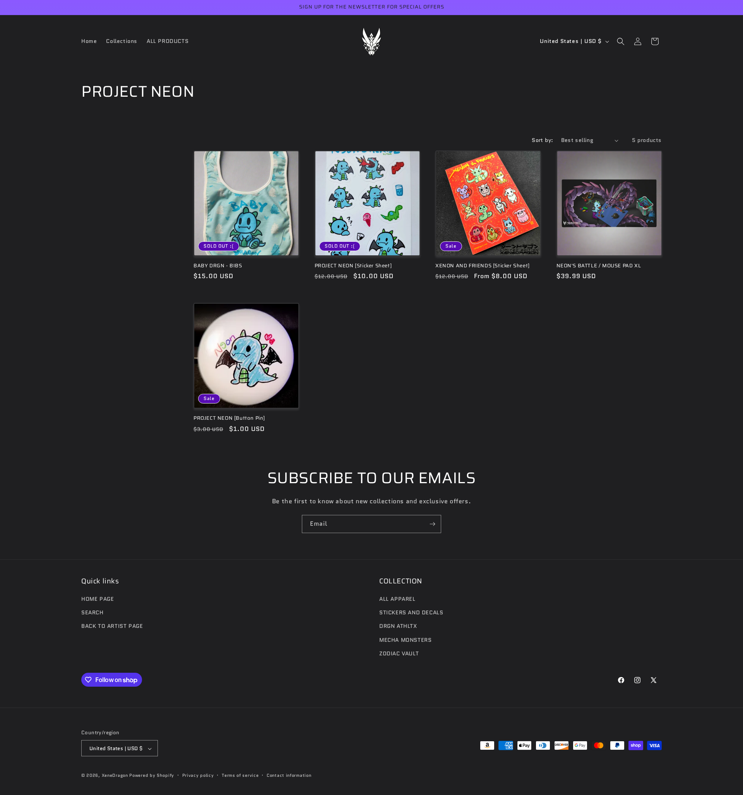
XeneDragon (115, 776)
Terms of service (240, 775)
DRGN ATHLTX (398, 626)
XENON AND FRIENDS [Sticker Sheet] (482, 266)
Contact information (289, 775)
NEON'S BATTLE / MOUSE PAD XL (598, 266)
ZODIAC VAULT (399, 653)
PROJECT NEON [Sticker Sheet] (353, 266)
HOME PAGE (97, 599)
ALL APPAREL (397, 599)
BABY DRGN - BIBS (217, 266)
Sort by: (542, 140)
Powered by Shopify (151, 776)
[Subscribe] (432, 524)
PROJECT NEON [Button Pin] (229, 418)
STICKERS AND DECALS (411, 612)
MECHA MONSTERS (405, 640)
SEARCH (92, 612)
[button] (620, 41)
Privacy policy (198, 775)
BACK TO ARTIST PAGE (112, 626)
